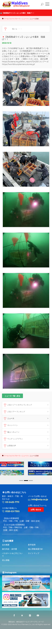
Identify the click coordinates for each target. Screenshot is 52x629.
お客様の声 (11, 445)
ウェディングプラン (15, 439)
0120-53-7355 (12, 511)
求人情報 (5, 560)
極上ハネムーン (13, 432)
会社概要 (5, 545)
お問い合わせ (36, 509)
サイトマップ (33, 553)
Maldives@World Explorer (18, 4)
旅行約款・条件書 (9, 549)
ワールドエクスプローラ (12, 19)
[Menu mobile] (47, 5)
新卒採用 (31, 545)
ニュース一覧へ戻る (12, 396)
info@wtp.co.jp (39, 499)
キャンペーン (12, 425)
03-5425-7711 (12, 502)
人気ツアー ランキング (16, 411)
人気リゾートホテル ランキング (19, 405)
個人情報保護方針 (35, 549)
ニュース (25, 19)
